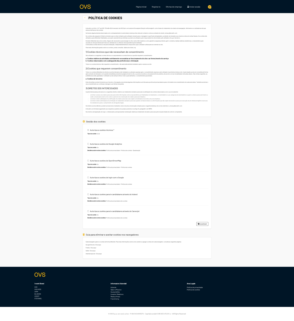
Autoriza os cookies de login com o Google (107, 177)
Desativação (136, 150)
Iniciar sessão (194, 7)
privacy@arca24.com (171, 33)
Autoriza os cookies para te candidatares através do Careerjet (115, 211)
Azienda (113, 287)
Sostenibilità (115, 292)
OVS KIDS (37, 289)
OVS (35, 287)
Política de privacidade (113, 150)
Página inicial (141, 7)
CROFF (36, 296)
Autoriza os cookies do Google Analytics (106, 144)
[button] (85, 17)
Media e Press (115, 297)
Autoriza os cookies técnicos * (102, 130)
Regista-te (156, 7)
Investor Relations (117, 294)
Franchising (115, 299)
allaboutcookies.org (130, 47)
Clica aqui (98, 244)
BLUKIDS (37, 294)
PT (210, 7)
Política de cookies (126, 150)
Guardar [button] (203, 224)
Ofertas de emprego (174, 7)
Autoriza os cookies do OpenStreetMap (105, 161)
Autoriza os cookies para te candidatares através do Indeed (113, 194)
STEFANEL (38, 298)
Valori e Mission (116, 290)
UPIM (36, 292)
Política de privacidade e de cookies (116, 201)
